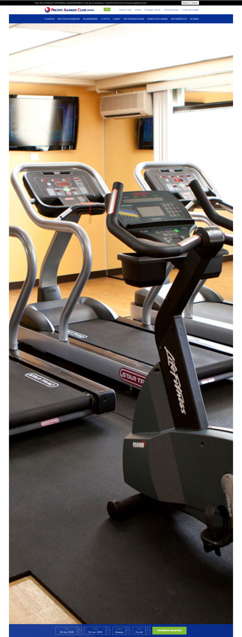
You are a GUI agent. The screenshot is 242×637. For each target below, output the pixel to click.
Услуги (105, 19)
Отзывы (138, 10)
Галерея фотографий (190, 10)
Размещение (90, 19)
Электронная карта (171, 10)
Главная (49, 19)
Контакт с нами (125, 10)
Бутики (194, 19)
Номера (119, 629)
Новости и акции (157, 19)
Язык (107, 9)
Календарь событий (152, 10)
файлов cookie (140, 3)
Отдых (116, 19)
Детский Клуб (179, 19)
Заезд (67, 629)
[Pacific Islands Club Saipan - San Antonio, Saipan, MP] (69, 10)
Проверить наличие (169, 630)
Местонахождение (69, 19)
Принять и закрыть (190, 3)
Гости (139, 629)
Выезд (95, 629)
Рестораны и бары (134, 19)
